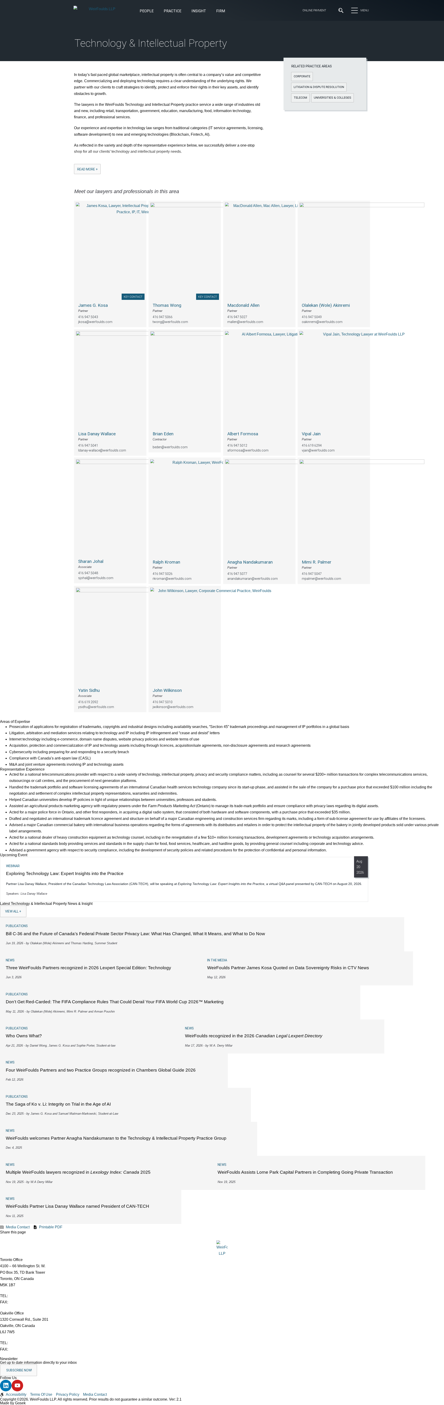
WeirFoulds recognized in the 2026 (253, 1035)
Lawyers (198, 55)
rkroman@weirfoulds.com (172, 578)
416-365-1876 (20, 1302)
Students (199, 47)
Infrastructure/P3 (163, 107)
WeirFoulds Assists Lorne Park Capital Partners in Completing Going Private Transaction (305, 1172)
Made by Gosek (13, 1403)
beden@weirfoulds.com (170, 447)
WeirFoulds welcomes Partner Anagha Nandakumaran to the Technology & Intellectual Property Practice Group (116, 1138)
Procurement (233, 107)
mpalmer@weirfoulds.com (321, 578)
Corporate (82, 115)
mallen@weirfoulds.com (245, 322)
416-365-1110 (20, 1296)
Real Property (233, 115)
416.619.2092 (88, 702)
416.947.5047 (312, 574)
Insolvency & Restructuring (170, 115)
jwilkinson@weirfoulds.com (173, 707)
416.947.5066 (163, 317)
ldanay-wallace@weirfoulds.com (102, 450)
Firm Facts (123, 55)
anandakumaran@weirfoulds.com (252, 578)
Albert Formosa (242, 433)
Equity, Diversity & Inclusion (137, 47)
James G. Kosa (93, 305)
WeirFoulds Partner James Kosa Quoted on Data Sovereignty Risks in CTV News (288, 967)
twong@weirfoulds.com (170, 322)
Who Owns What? (24, 1035)
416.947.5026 (163, 574)
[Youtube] (17, 1385)
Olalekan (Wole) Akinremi (326, 305)
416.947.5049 (312, 317)
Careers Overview (205, 39)
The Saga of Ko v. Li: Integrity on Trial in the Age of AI (58, 1104)
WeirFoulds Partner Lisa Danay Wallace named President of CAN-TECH (77, 1206)
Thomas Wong (167, 305)
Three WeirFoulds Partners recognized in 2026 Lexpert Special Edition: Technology (88, 967)
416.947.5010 (163, 702)
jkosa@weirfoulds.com (95, 322)
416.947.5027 (237, 317)
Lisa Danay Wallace (97, 433)
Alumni (119, 64)
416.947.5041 (88, 445)
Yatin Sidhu (89, 690)
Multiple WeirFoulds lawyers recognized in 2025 (78, 1172)
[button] (199, 11)
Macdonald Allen (243, 305)
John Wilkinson (167, 690)
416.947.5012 (237, 445)
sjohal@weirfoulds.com (95, 578)
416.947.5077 (237, 574)
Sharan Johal (90, 561)
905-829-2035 (20, 1349)
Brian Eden (163, 433)
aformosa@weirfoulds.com (247, 450)
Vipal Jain (311, 433)
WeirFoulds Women (130, 81)
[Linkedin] (6, 1385)
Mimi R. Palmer (316, 562)
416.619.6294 (312, 445)
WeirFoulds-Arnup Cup (132, 89)
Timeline (121, 72)
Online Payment (314, 10)
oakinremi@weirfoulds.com (322, 322)
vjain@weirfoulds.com (318, 450)
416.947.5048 (88, 573)
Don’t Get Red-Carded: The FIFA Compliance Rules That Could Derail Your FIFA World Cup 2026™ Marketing (115, 1001)
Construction (85, 107)
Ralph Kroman (166, 562)
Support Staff (202, 64)
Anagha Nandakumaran (250, 562)
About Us (122, 39)
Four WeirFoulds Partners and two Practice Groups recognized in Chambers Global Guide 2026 (101, 1070)
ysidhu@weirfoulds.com (96, 707)
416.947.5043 (88, 317)
